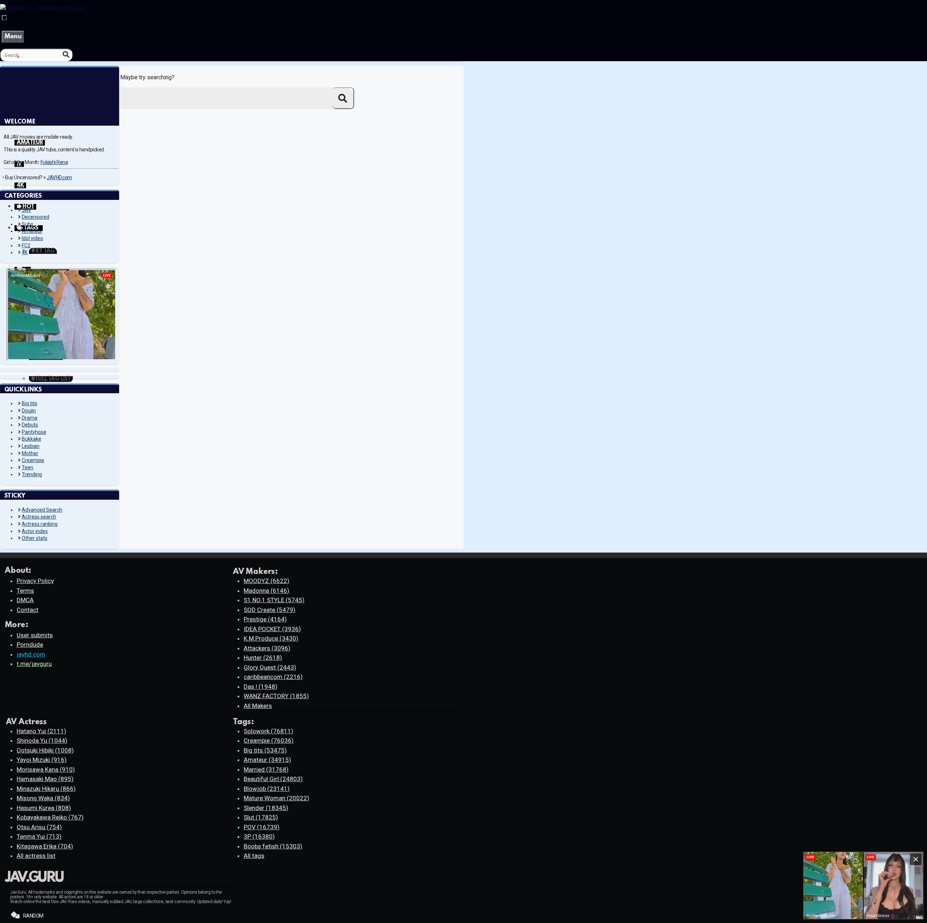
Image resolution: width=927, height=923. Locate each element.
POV (262, 827)
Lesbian (30, 446)
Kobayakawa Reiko (50, 817)
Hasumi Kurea (44, 807)
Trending (32, 474)
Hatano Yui (41, 731)
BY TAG (45, 251)
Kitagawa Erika (45, 846)
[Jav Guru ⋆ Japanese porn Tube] (42, 7)
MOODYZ (266, 580)
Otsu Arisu (39, 827)
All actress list (36, 855)
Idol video (32, 238)
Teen (27, 467)
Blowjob (267, 788)
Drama (29, 418)
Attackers (267, 648)
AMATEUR (30, 143)
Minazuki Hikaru (46, 788)
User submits (35, 635)
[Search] (66, 54)
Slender (266, 807)
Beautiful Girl (273, 779)
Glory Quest (270, 667)
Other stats (34, 538)
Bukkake (31, 439)
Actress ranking (40, 524)
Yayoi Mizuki (42, 759)
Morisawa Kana (46, 769)
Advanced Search (42, 510)
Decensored (35, 217)
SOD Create (269, 609)
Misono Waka (43, 798)
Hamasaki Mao (45, 779)
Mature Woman (276, 798)
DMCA (25, 600)
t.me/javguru (34, 663)
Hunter (263, 657)
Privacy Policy (35, 580)
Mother (30, 453)
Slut (261, 817)
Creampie (33, 460)
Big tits (29, 403)
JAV (26, 210)
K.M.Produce (271, 638)
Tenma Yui (39, 836)
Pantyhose (34, 432)
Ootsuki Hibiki (45, 750)
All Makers (258, 705)
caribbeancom (273, 676)
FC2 (26, 245)
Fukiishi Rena (54, 162)
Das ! (260, 686)
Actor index (35, 531)
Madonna (266, 590)
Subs (27, 224)
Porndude (30, 644)
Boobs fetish (273, 846)
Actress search (39, 517)
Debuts (30, 425)
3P (259, 836)
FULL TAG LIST (53, 379)
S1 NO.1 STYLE (274, 600)
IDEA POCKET (272, 629)
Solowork (268, 731)
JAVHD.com (59, 177)
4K (20, 185)
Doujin (29, 411)
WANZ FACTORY (276, 696)
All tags (254, 855)
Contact (27, 609)
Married (266, 769)
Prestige (265, 619)
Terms (25, 590)
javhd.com (31, 654)
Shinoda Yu (42, 740)
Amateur (32, 231)
